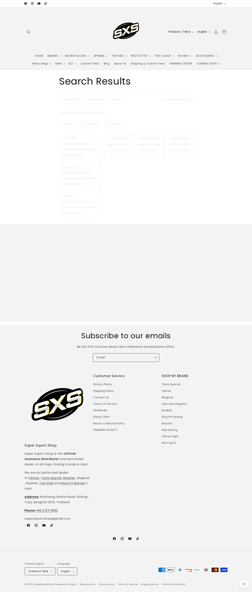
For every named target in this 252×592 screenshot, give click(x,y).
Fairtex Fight (170, 436)
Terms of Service (105, 404)
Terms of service (127, 584)
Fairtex (34, 478)
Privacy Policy (102, 384)
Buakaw (167, 410)
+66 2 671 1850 (47, 510)
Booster (69, 478)
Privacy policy (107, 584)
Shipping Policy (103, 391)
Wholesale (100, 410)
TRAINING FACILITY (105, 430)
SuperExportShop (43, 584)
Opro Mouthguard (174, 404)
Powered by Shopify (65, 584)
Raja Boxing (169, 430)
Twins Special (51, 478)
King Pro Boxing (72, 483)
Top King (46, 483)
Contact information (173, 584)
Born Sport (169, 443)
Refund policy (87, 584)
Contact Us (101, 397)
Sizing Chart (101, 417)
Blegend (167, 397)
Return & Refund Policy (109, 423)
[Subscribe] (155, 357)
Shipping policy (149, 584)
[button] (29, 32)
